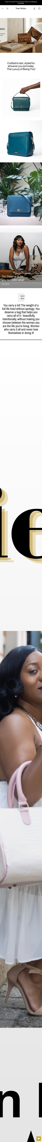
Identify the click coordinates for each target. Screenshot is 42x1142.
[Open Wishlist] (38, 1138)
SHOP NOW (22, 297)
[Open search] (7, 8)
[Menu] (2, 8)
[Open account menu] (34, 8)
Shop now (5, 284)
